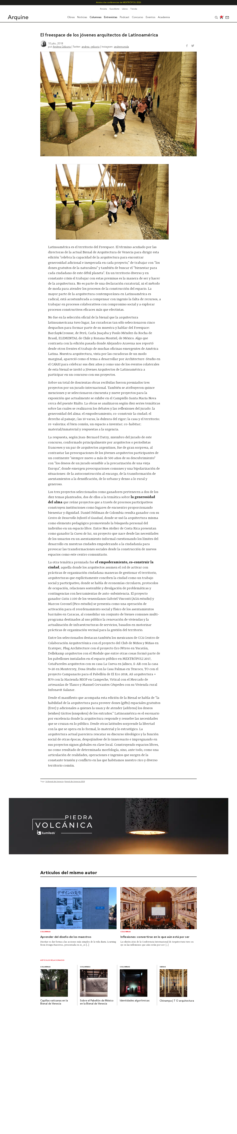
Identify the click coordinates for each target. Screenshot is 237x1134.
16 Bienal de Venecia (54, 781)
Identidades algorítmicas (134, 1000)
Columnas (45, 932)
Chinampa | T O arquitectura (177, 1001)
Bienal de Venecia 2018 (74, 781)
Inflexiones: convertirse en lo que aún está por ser (154, 937)
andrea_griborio (91, 46)
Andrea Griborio (62, 46)
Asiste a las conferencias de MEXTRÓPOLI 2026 (118, 2)
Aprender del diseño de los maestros (65, 937)
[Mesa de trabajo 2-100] (118, 853)
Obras (163, 967)
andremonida (121, 46)
